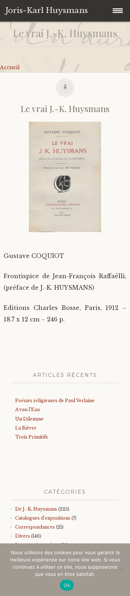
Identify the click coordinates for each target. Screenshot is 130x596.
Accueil (10, 67)
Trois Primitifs (31, 437)
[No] (121, 569)
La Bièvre (25, 428)
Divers (22, 536)
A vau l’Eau (27, 409)
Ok (67, 585)
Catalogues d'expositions (42, 518)
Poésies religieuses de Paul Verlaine (55, 400)
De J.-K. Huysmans (36, 509)
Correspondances (35, 527)
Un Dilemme (29, 419)
